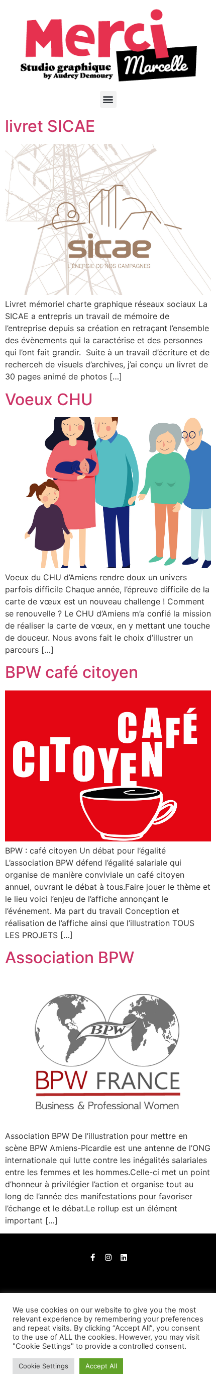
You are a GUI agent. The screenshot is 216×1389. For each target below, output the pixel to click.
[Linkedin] (124, 1257)
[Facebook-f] (92, 1257)
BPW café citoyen (71, 672)
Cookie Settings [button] (43, 1366)
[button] (108, 99)
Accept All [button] (101, 1366)
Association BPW (69, 957)
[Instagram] (108, 1257)
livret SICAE (50, 126)
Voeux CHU (49, 399)
